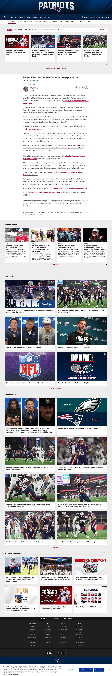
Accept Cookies (99, 669)
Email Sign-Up (79, 631)
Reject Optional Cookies (86, 669)
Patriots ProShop (79, 626)
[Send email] (83, 88)
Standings (48, 642)
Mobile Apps (79, 637)
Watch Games (63, 642)
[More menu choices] (53, 17)
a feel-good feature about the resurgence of (46, 192)
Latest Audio (32, 631)
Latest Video (32, 629)
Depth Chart (48, 629)
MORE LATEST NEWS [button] (56, 388)
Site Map (33, 645)
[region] (56, 670)
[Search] (82, 17)
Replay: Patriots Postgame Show (22, 29)
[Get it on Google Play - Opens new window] (61, 654)
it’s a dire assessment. (34, 129)
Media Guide (79, 639)
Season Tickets (63, 631)
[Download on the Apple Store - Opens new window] (50, 653)
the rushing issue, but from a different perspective (68, 188)
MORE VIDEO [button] (56, 547)
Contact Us (79, 645)
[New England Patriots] (56, 660)
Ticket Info (63, 626)
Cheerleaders (33, 642)
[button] (52, 64)
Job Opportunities (80, 642)
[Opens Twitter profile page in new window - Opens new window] (31, 91)
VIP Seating (63, 634)
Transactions (48, 637)
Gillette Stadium (63, 639)
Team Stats (48, 634)
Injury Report (48, 631)
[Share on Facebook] (76, 88)
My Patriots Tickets (63, 629)
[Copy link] (86, 87)
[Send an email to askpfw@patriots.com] (33, 91)
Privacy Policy (15, 674)
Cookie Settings (72, 669)
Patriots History (32, 639)
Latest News (32, 626)
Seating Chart (63, 637)
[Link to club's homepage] (5, 17)
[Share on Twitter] (80, 88)
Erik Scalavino (33, 87)
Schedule (48, 639)
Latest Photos (33, 634)
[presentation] (106, 64)
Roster (48, 626)
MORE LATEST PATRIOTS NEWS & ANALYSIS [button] (56, 68)
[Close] (109, 670)
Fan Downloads (79, 634)
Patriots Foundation (32, 637)
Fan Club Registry (80, 629)
